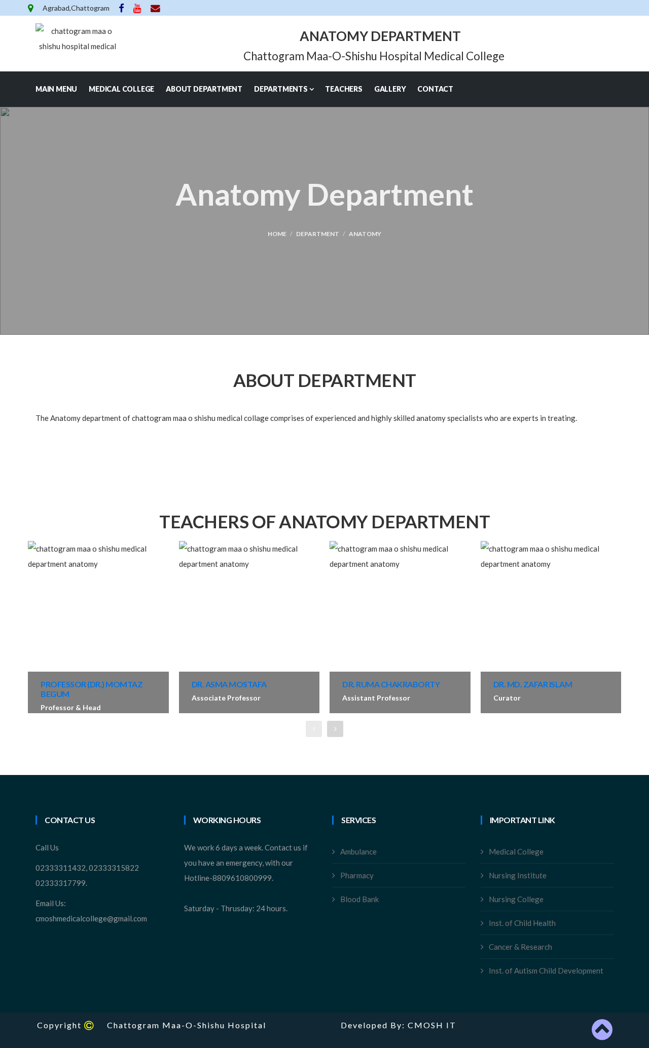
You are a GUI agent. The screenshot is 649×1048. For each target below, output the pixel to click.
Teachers (343, 89)
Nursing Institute (518, 875)
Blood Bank (359, 899)
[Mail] (155, 8)
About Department (204, 89)
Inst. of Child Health (522, 922)
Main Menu (56, 89)
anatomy (365, 234)
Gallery (390, 89)
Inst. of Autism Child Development (546, 970)
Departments (281, 89)
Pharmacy (357, 875)
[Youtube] (138, 8)
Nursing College (516, 899)
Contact (435, 89)
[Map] (31, 8)
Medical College (121, 89)
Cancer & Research (520, 946)
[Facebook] (122, 8)
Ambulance (358, 851)
